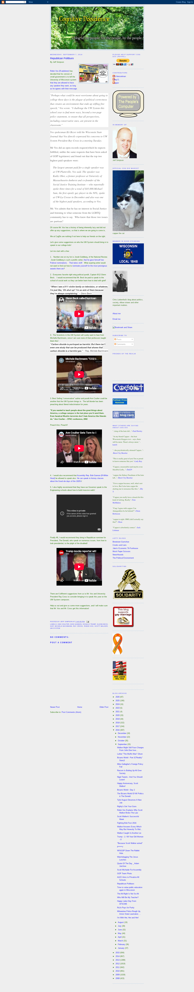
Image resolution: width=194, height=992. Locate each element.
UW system (55, 628)
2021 (118, 712)
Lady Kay (138, 461)
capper (116, 83)
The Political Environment (123, 558)
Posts (118, 339)
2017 (118, 726)
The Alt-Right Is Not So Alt (128, 894)
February (122, 944)
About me (117, 313)
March (121, 941)
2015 (118, 953)
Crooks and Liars (120, 545)
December (122, 733)
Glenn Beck (102, 624)
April (120, 937)
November (122, 737)
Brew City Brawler (120, 453)
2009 (118, 975)
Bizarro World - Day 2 (126, 790)
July (120, 926)
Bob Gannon (76, 624)
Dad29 (129, 469)
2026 (118, 697)
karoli (115, 444)
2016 (118, 730)
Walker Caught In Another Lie (129, 833)
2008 (118, 978)
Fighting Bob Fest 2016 (126, 823)
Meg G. (116, 80)
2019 (118, 719)
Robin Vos (88, 626)
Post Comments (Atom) (71, 712)
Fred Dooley (137, 431)
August (121, 922)
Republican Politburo (62, 58)
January (121, 948)
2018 (118, 723)
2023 (118, 708)
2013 (118, 960)
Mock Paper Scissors (121, 551)
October (121, 741)
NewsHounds (118, 555)
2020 (118, 715)
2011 (118, 967)
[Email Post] (87, 621)
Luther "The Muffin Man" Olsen (130, 754)
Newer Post (55, 707)
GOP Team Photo (124, 873)
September (122, 744)
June (120, 930)
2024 (118, 704)
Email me (116, 319)
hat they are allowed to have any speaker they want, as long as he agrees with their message (63, 86)
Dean (120, 522)
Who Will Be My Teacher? (127, 897)
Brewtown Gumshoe (121, 542)
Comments (121, 344)
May (120, 933)
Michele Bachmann (63, 626)
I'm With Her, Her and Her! (128, 918)
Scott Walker (101, 626)
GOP (52, 626)
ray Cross (78, 626)
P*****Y (120, 847)
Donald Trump (89, 624)
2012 (118, 964)
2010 (118, 971)
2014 (118, 956)
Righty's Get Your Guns (126, 806)
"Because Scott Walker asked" (130, 843)
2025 (118, 700)
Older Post (104, 707)
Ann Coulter (63, 624)
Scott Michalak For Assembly (129, 870)
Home (79, 707)
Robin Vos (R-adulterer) (59, 71)
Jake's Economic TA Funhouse (125, 548)
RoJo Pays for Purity (125, 908)
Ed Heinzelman (119, 76)
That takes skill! (75, 263)
